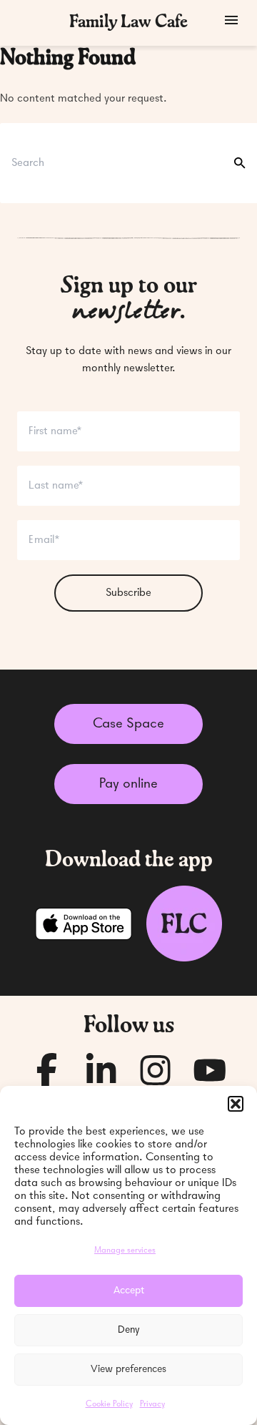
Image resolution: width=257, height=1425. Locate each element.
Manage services (125, 1250)
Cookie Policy (109, 1404)
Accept (129, 1291)
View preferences (128, 1369)
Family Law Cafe (128, 22)
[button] (235, 1104)
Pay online (128, 784)
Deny (129, 1330)
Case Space (128, 724)
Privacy (152, 1404)
